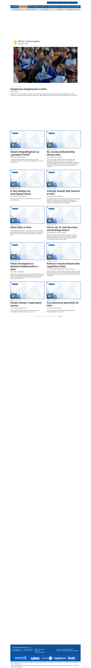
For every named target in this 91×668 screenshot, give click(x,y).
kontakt (77, 6)
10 (58, 316)
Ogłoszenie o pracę (39, 649)
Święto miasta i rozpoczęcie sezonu (26, 304)
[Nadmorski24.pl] (60, 658)
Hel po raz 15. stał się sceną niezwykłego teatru (62, 228)
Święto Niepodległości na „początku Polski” (24, 153)
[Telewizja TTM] (46, 658)
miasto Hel (15, 133)
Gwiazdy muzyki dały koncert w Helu (63, 192)
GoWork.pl (37, 650)
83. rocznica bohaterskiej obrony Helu (61, 153)
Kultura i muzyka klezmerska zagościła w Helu (63, 265)
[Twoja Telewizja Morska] (28, 3)
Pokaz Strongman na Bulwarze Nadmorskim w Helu (24, 266)
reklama (67, 6)
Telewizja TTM (70, 650)
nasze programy (23, 6)
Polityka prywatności (39, 652)
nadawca (62, 6)
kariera (72, 6)
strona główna (14, 6)
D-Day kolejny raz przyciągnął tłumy (20, 192)
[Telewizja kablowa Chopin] (35, 658)
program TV (44, 6)
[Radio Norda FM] (71, 658)
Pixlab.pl (77, 650)
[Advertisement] (45, 24)
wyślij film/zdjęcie (75, 9)
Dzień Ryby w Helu (20, 227)
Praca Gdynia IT (45, 9)
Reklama (59, 9)
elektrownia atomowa (53, 6)
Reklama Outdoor (31, 9)
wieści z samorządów (33, 6)
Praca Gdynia (17, 9)
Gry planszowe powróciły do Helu (62, 304)
